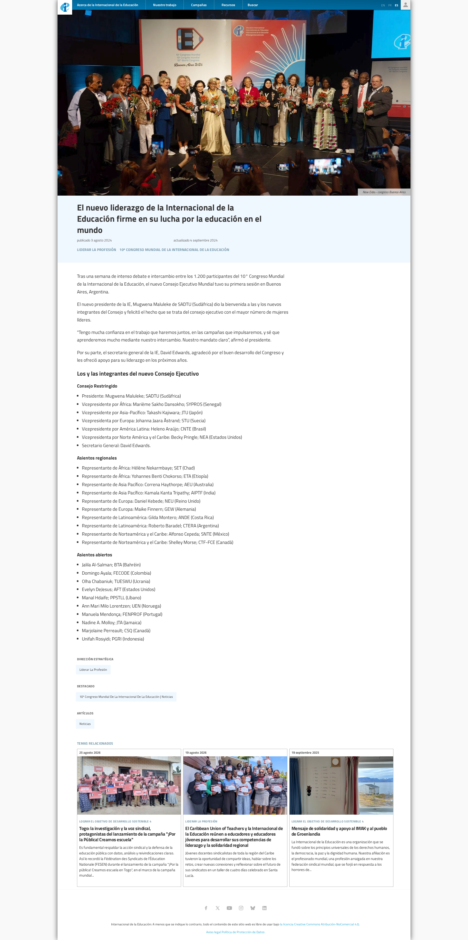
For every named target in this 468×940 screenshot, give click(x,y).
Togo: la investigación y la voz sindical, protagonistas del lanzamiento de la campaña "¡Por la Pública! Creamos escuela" (129, 814)
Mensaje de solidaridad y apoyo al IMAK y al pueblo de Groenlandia (341, 812)
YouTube (229, 908)
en (383, 5)
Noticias (85, 723)
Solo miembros (405, 5)
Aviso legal (213, 932)
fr (389, 5)
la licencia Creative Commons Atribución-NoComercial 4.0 (319, 924)
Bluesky (253, 908)
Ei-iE (65, 8)
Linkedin (264, 908)
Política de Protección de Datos (243, 932)
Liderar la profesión (93, 669)
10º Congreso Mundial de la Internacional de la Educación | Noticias (126, 696)
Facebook (206, 908)
